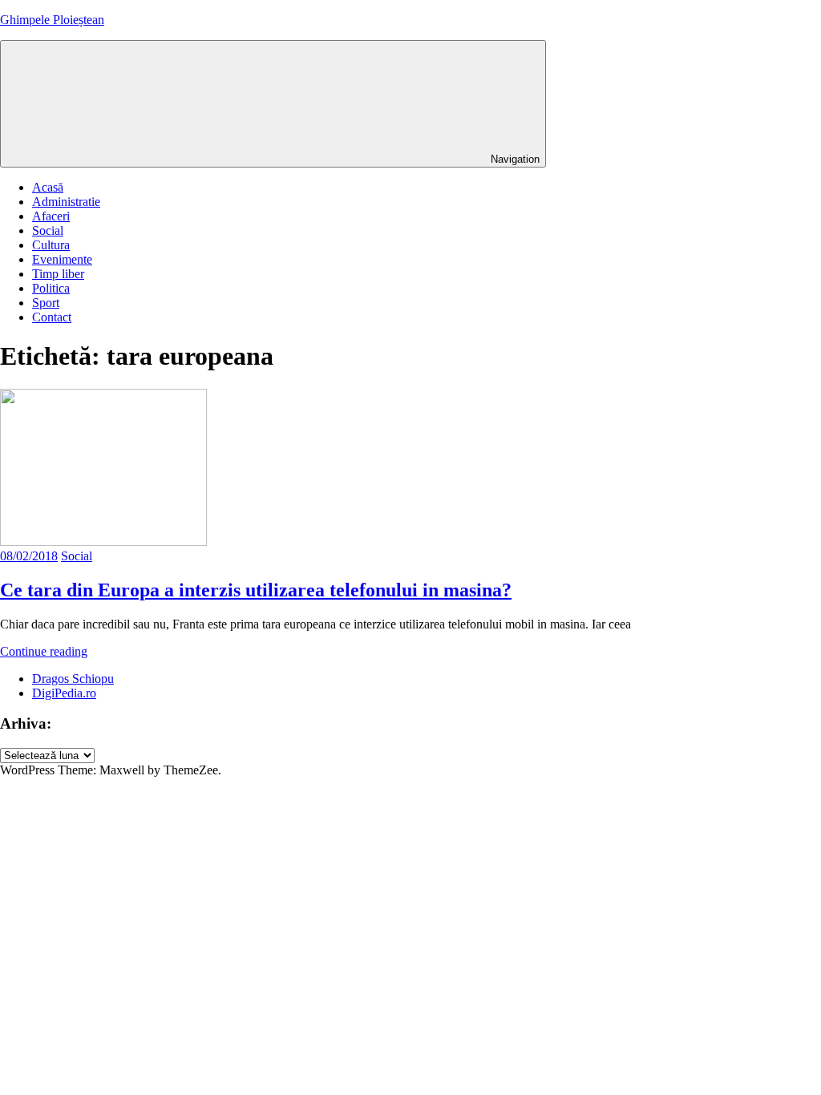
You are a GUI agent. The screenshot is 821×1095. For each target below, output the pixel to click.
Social (47, 230)
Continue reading (43, 651)
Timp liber (58, 274)
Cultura (51, 245)
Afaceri (51, 216)
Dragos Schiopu (73, 678)
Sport (45, 302)
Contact (51, 317)
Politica (51, 288)
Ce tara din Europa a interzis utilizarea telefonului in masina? (256, 590)
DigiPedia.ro (64, 693)
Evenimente (62, 259)
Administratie (66, 201)
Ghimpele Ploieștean (52, 19)
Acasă (47, 187)
